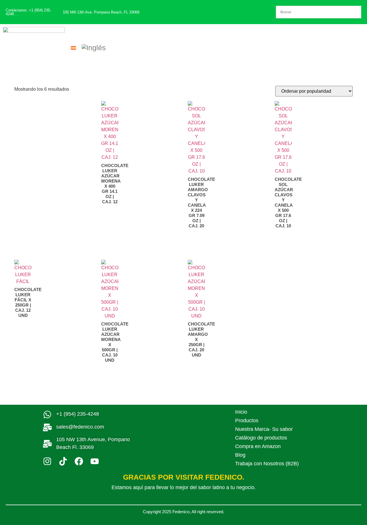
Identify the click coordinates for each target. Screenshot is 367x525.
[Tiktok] (63, 461)
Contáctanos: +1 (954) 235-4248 (28, 12)
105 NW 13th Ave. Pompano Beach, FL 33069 (101, 12)
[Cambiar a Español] (73, 47)
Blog (240, 455)
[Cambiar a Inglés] (94, 47)
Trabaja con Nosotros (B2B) (267, 463)
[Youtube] (94, 461)
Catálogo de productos (261, 438)
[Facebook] (79, 461)
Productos (246, 420)
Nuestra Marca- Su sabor (264, 429)
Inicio (241, 412)
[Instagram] (47, 461)
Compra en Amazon (258, 446)
